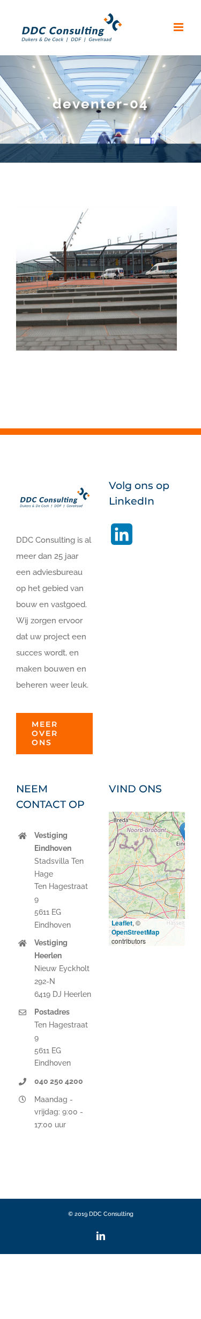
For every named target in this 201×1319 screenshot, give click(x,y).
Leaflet (121, 923)
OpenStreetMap (135, 932)
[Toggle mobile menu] (179, 27)
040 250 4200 (58, 1081)
